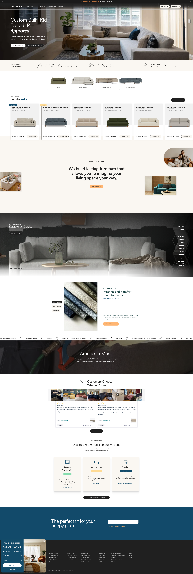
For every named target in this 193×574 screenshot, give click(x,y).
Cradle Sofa (113, 551)
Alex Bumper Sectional (116, 553)
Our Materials (52, 551)
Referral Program (53, 559)
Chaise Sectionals (103, 553)
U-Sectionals (102, 557)
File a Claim (70, 559)
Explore (42, 6)
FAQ (68, 551)
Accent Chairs (102, 559)
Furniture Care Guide (85, 555)
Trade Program (52, 557)
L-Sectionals (101, 555)
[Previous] (53, 414)
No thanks (12, 569)
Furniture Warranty (71, 557)
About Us (51, 549)
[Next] (140, 414)
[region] (96, 395)
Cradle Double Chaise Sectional (118, 555)
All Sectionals (102, 551)
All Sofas (101, 549)
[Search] (185, 6)
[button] (18, 45)
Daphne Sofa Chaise (115, 549)
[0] (188, 6)
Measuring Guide (85, 553)
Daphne (131, 549)
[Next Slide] (143, 395)
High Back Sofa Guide (86, 561)
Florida (130, 555)
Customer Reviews (51, 6)
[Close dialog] (44, 541)
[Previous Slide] (49, 395)
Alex (130, 551)
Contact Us (69, 549)
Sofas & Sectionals (31, 6)
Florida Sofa (113, 557)
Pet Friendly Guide (85, 557)
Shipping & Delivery (71, 553)
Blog (50, 561)
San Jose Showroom (53, 555)
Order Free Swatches (85, 549)
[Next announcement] (190, 1)
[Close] (192, 0)
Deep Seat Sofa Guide (86, 559)
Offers (50, 564)
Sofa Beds (101, 561)
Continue (12, 565)
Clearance (101, 564)
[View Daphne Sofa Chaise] (92, 420)
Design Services (84, 551)
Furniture (61, 6)
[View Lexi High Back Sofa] (133, 420)
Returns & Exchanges (72, 555)
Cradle (130, 553)
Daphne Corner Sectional (116, 559)
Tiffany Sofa (113, 561)
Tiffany (130, 557)
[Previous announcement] (2, 1)
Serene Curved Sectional (116, 564)
